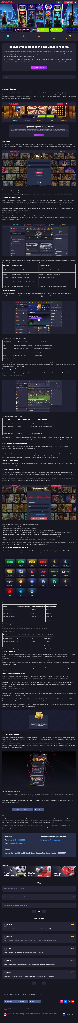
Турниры (24, 994)
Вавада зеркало (39, 67)
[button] (76, 19)
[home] (7, 2)
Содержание (33, 994)
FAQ (40, 994)
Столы (17, 994)
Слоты (6, 994)
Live (11, 994)
